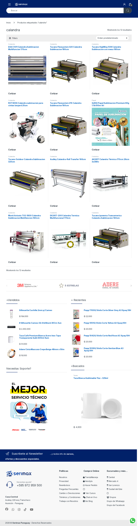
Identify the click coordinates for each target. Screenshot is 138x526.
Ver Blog (89, 501)
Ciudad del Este (115, 489)
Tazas (75, 375)
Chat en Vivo (91, 497)
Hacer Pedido (91, 485)
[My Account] (124, 4)
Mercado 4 (113, 481)
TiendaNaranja (91, 477)
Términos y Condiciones (69, 497)
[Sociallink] (6, 509)
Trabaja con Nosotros (68, 501)
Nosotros (63, 477)
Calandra (11, 44)
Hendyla (88, 481)
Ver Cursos (90, 493)
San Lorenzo (114, 485)
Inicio (8, 22)
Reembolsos (64, 485)
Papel (94, 100)
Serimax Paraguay (21, 523)
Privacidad (63, 481)
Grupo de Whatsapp (116, 501)
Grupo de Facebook (116, 505)
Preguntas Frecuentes (68, 489)
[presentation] (131, 286)
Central (111, 477)
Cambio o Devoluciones (69, 493)
